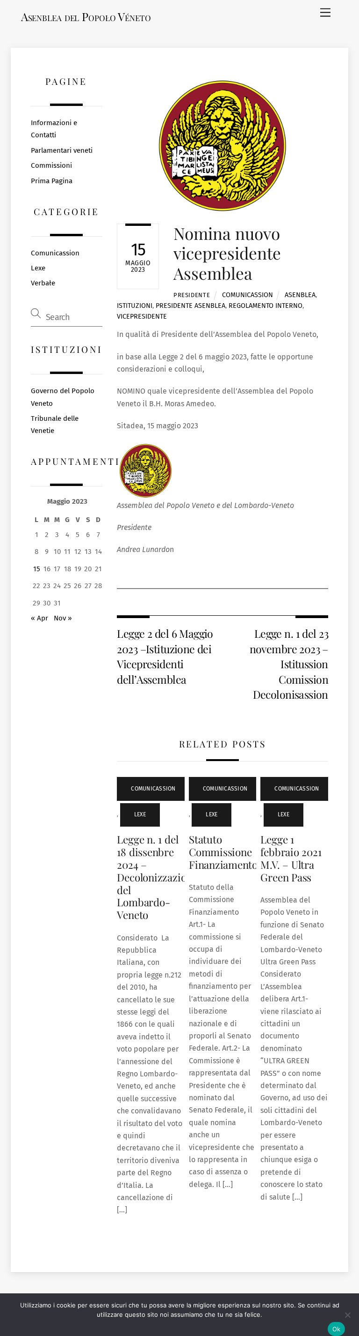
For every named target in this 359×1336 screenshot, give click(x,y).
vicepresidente (142, 317)
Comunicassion (247, 295)
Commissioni (51, 165)
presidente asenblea (190, 306)
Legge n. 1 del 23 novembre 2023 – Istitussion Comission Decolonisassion (289, 664)
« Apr (39, 618)
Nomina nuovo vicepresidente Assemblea (227, 253)
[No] (347, 1315)
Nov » (63, 618)
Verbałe (43, 283)
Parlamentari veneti (62, 150)
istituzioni (134, 306)
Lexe (140, 814)
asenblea (300, 295)
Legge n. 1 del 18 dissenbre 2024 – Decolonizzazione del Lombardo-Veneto (157, 877)
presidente (191, 295)
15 (36, 569)
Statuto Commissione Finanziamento (223, 852)
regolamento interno (265, 306)
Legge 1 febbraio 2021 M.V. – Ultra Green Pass (290, 858)
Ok (336, 1329)
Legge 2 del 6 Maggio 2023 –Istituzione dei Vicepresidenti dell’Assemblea (165, 656)
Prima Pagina (51, 181)
